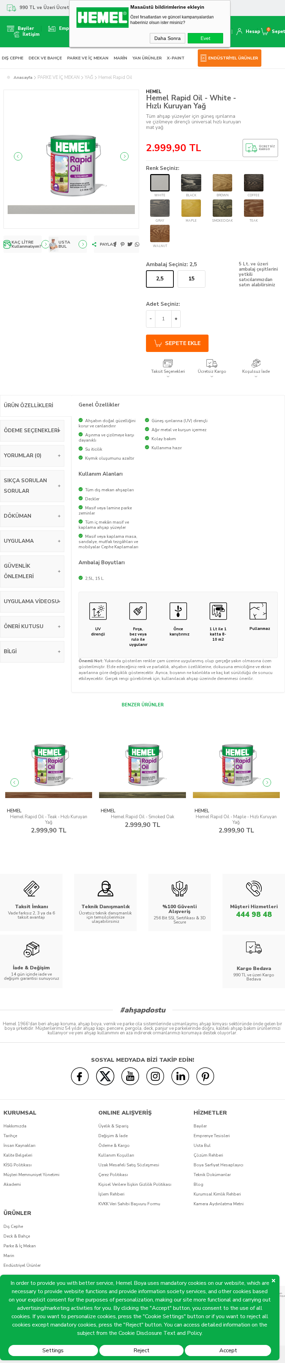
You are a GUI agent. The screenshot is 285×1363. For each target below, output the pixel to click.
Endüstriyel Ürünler (22, 1265)
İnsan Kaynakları (19, 1145)
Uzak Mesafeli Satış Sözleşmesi (128, 1165)
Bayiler (200, 1126)
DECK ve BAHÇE (45, 58)
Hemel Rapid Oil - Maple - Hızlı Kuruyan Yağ (142, 819)
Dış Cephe (13, 1226)
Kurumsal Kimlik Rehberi (217, 1194)
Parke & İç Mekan (19, 1246)
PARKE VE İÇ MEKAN (87, 58)
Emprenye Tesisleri (212, 1136)
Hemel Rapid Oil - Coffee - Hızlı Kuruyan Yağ (236, 819)
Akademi (12, 1184)
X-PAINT (176, 58)
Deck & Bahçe (16, 1236)
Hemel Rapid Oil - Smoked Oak (48, 817)
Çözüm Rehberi (208, 1155)
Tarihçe (10, 1136)
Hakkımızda (14, 1126)
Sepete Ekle (183, 343)
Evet (205, 38)
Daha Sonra (167, 38)
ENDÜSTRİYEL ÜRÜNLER (233, 58)
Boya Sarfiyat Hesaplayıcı (218, 1165)
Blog (198, 1184)
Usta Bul (202, 1145)
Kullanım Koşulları (116, 1155)
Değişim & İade (113, 1136)
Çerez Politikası (113, 1174)
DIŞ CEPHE (12, 58)
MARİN (120, 58)
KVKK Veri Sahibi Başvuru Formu (129, 1204)
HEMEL (14, 811)
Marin (8, 1255)
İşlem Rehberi (111, 1194)
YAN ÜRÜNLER (147, 58)
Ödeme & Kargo (114, 1145)
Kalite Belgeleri (17, 1155)
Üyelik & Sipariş (113, 1126)
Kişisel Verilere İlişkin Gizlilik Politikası (134, 1184)
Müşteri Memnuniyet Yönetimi (31, 1174)
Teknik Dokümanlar (212, 1174)
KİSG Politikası (17, 1165)
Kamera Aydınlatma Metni (219, 1204)
